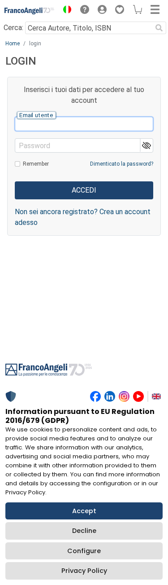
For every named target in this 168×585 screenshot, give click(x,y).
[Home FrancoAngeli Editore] (29, 11)
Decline (84, 530)
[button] (65, 11)
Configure (84, 550)
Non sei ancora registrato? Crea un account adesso (83, 217)
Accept (84, 510)
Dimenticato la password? (121, 164)
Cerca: (13, 27)
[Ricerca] (159, 28)
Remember (36, 164)
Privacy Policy (84, 570)
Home (12, 43)
